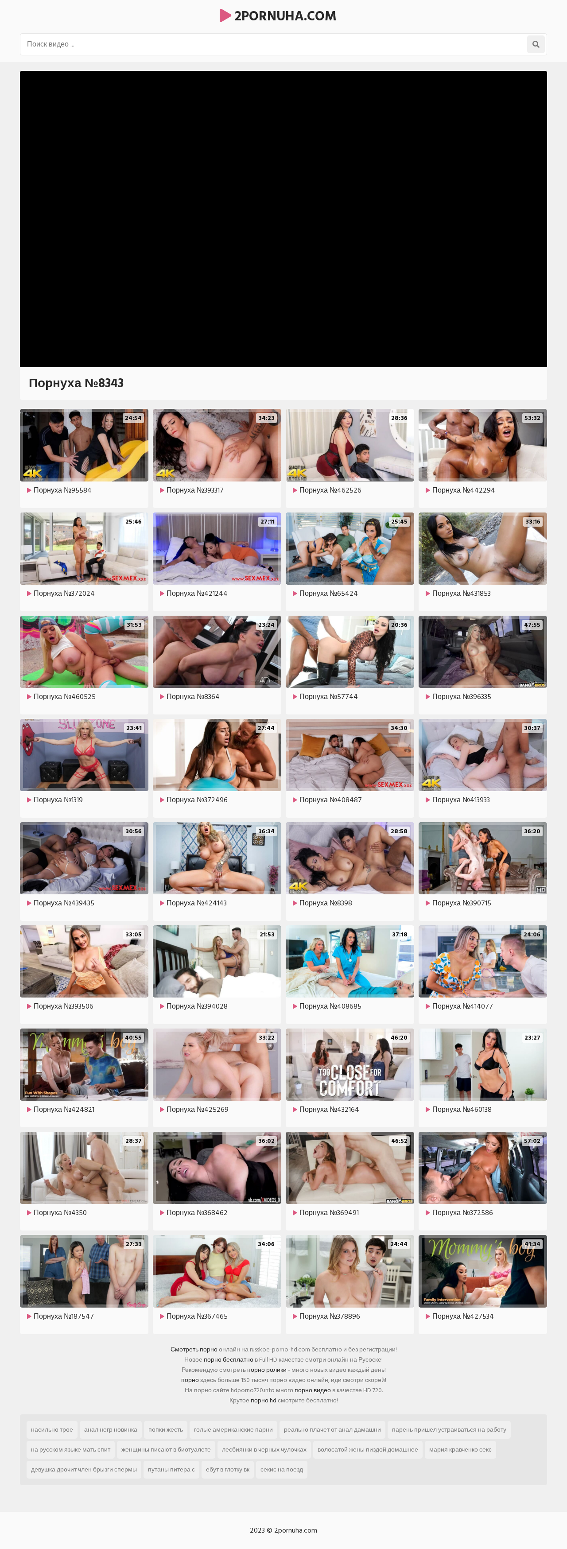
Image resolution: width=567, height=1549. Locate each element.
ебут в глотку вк (227, 1469)
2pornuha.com (284, 16)
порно (190, 1380)
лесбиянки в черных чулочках (264, 1449)
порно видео (313, 1390)
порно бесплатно (228, 1360)
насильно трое (52, 1430)
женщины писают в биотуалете (166, 1449)
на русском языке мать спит (70, 1449)
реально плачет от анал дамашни (332, 1430)
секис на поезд (281, 1469)
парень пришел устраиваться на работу (449, 1430)
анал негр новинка (110, 1430)
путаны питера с (171, 1469)
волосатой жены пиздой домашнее (368, 1449)
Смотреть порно (194, 1349)
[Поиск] (536, 44)
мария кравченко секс (460, 1449)
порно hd (263, 1400)
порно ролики (267, 1370)
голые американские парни (233, 1430)
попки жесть (165, 1430)
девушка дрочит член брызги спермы (84, 1469)
